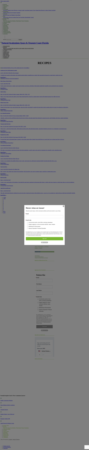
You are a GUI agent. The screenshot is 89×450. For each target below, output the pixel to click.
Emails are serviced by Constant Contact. (34, 234)
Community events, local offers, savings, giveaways (40, 222)
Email (27, 213)
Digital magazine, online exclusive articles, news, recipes (42, 224)
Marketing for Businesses (34, 226)
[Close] (63, 206)
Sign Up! (44, 238)
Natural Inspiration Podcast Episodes (37, 228)
